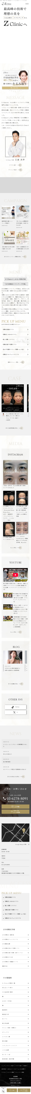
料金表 (25, 1065)
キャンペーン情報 (19, 1072)
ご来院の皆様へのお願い (15, 1082)
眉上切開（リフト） (9, 339)
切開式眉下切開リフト (10, 344)
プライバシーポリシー (15, 1080)
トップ (3, 1065)
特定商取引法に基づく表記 (15, 1078)
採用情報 (15, 1076)
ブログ (15, 1069)
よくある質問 (21, 1069)
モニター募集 (10, 1072)
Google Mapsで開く (21, 844)
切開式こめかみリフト (10, 334)
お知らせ (9, 1069)
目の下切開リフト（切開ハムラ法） (14, 349)
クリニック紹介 (10, 1065)
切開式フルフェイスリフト (11, 354)
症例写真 (4, 1069)
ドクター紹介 (18, 1065)
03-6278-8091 (17, 798)
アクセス (4, 1072)
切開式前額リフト (8, 329)
